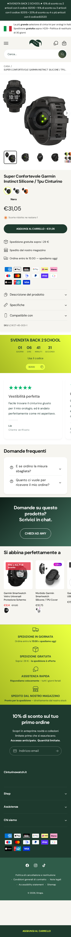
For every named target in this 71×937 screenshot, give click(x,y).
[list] (35, 29)
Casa (7, 66)
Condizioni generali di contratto (29, 879)
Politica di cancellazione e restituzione (36, 875)
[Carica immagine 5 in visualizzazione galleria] (40, 157)
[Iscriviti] (57, 750)
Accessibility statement (31, 884)
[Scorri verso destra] (67, 113)
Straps (39, 893)
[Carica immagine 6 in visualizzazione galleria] (55, 157)
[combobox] (35, 54)
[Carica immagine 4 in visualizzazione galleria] (25, 157)
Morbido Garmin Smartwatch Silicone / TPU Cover (47, 596)
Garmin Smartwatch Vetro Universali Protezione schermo (15, 596)
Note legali (55, 879)
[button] (6, 43)
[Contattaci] (56, 43)
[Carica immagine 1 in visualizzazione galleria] (10, 157)
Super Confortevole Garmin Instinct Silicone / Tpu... (35, 69)
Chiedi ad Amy (35, 533)
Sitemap (51, 884)
